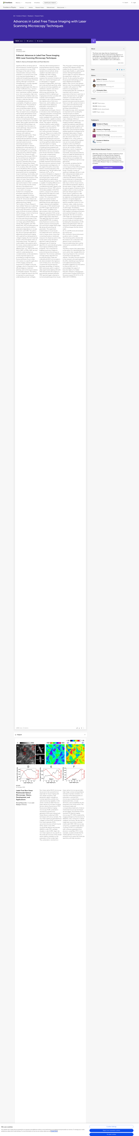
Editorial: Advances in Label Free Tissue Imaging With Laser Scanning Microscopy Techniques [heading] (37, 56)
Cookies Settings (111, 1126)
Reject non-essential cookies (111, 1130)
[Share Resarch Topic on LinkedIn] (121, 69)
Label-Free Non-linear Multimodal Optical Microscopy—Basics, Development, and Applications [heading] (24, 795)
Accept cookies (111, 1134)
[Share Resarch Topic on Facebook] (119, 69)
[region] (69, 1129)
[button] (30, 41)
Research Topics (39, 16)
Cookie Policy (54, 1131)
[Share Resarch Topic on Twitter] (117, 69)
